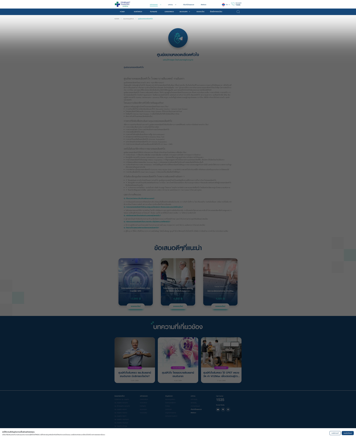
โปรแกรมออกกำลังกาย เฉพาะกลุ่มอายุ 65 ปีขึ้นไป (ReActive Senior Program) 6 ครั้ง (178, 289)
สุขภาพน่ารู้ (193, 402)
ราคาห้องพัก (168, 409)
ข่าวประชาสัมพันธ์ (135, 367)
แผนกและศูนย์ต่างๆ (128, 19)
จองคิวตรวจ (143, 402)
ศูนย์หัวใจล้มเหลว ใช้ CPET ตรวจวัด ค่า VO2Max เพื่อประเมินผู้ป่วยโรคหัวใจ (221, 374)
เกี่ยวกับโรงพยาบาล (196, 409)
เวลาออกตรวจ (144, 399)
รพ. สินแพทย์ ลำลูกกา (120, 416)
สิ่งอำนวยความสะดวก (171, 416)
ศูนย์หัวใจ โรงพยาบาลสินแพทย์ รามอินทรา (178, 374)
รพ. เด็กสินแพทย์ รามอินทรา (122, 406)
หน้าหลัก (116, 19)
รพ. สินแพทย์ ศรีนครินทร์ (121, 419)
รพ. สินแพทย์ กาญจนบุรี (121, 422)
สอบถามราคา (143, 409)
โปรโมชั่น (167, 406)
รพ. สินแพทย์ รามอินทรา (121, 402)
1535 (237, 5)
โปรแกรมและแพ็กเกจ (170, 402)
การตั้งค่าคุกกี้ (335, 433)
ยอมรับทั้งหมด (348, 433)
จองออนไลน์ (136, 306)
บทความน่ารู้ (194, 399)
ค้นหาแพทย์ (143, 406)
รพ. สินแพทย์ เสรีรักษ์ (120, 409)
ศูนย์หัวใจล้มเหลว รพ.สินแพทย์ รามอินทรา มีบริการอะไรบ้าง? (134, 374)
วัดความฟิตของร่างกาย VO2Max (220, 290)
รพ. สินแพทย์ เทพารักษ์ (120, 412)
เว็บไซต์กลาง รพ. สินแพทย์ (121, 399)
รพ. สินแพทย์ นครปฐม (120, 426)
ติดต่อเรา (193, 412)
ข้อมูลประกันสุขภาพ (170, 412)
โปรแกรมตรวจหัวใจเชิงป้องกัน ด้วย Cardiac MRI (135, 289)
